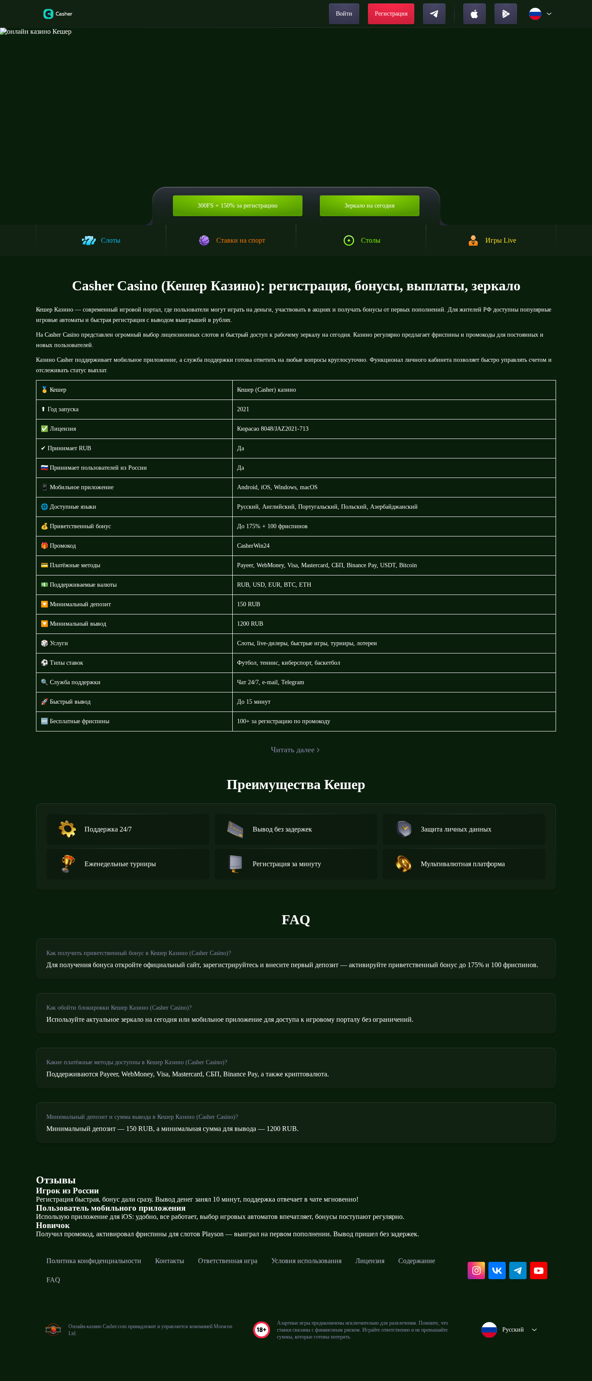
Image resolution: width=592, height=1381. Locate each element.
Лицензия (369, 1260)
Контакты (169, 1260)
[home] (58, 14)
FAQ (53, 1280)
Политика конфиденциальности (93, 1260)
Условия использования (306, 1260)
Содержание (416, 1260)
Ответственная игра (227, 1260)
